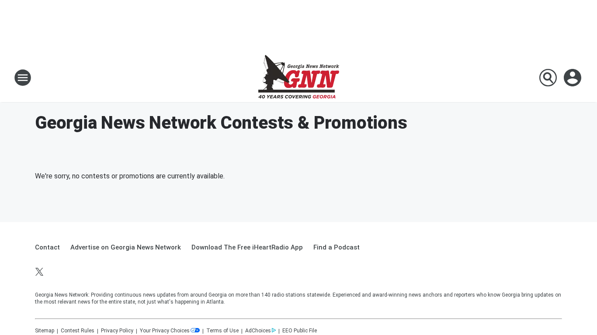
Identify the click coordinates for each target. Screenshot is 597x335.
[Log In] (573, 77)
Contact (47, 247)
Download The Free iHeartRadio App (247, 247)
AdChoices (258, 331)
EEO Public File (299, 331)
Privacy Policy (117, 331)
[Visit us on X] (39, 272)
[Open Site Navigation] (22, 77)
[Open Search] (548, 77)
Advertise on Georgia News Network (125, 247)
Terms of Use (222, 331)
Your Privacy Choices (165, 331)
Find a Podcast (336, 247)
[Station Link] (298, 77)
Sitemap (44, 331)
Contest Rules (77, 331)
